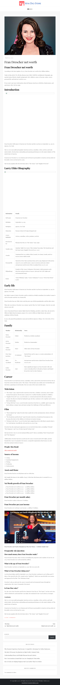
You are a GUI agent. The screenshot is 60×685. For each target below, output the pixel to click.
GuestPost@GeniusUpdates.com (30, 683)
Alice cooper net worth (10, 450)
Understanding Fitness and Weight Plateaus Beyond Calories (20, 655)
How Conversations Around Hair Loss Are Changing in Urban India (22, 658)
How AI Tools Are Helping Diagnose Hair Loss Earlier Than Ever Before (23, 661)
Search (6, 634)
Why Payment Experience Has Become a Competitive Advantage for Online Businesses (27, 649)
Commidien (12, 617)
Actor (6, 617)
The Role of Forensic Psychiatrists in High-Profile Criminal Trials (21, 652)
